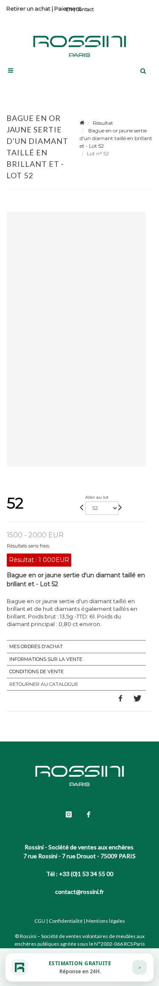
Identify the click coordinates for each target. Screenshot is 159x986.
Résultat (103, 123)
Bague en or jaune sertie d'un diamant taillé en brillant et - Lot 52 (116, 138)
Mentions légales (105, 921)
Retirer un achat (28, 8)
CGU (39, 921)
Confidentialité (66, 921)
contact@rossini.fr (79, 891)
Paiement (67, 8)
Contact (85, 9)
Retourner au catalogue (43, 684)
